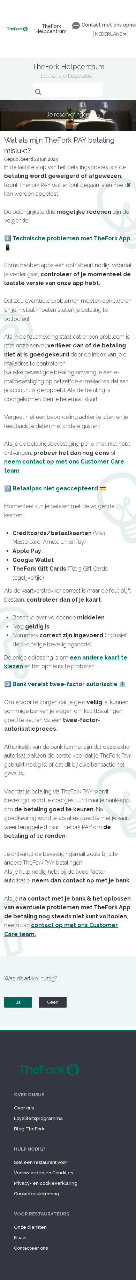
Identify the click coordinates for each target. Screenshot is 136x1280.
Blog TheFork (29, 1128)
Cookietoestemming (36, 1193)
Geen (53, 1002)
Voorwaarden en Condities (43, 1172)
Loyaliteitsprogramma (38, 1118)
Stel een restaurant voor (40, 1162)
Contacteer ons (31, 1248)
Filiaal (20, 1237)
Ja (18, 1002)
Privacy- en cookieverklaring (45, 1183)
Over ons (24, 1107)
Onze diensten (30, 1227)
